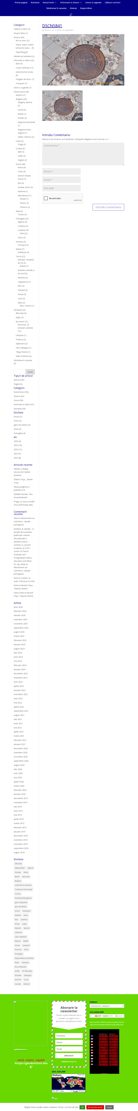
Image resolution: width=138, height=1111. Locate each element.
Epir (19, 183)
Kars (16, 919)
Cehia (18, 141)
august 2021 (19, 715)
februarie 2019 (20, 827)
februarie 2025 (20, 640)
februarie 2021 (20, 740)
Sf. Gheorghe (27, 971)
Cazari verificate (23, 67)
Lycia (20, 298)
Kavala (23, 198)
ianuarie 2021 (19, 744)
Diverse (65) (19, 396)
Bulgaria (19, 99)
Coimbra (21, 226)
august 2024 (19, 648)
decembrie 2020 (21, 748)
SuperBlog (20, 52)
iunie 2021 (18, 723)
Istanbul (21, 290)
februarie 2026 (20, 611)
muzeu (17, 945)
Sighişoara (20, 343)
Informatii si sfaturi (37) (24, 404)
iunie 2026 (18, 607)
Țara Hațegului (22, 347)
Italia (18, 211)
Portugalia (20, 218)
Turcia (18, 256)
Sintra (22, 233)
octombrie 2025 (21, 623)
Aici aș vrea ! (21, 40)
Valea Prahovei (22, 356)
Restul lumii (48, 3)
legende (18, 928)
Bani (18, 63)
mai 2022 (18, 702)
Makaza (18, 941)
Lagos (24, 924)
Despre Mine (86, 8)
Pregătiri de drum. (23, 79)
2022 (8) (17, 458)
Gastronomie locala (24, 72)
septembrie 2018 (21, 848)
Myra (20, 302)
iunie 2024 (18, 657)
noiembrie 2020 (20, 752)
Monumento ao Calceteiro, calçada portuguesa (24, 521)
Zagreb (21, 160)
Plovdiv (21, 118)
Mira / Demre (26, 305)
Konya (20, 294)
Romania (35, 3)
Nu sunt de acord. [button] (95, 1107)
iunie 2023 (18, 682)
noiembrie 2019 (20, 802)
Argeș (18, 317)
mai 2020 (18, 777)
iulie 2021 (18, 719)
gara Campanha (21, 902)
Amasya (18, 872)
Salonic (23, 203)
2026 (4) (17, 441)
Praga (20, 144)
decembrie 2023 (21, 673)
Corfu (20, 171)
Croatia (19, 148)
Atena (20, 167)
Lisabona (22, 230)
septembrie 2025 (21, 628)
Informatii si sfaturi (69, 3)
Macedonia (22, 195)
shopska (18, 975)
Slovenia (19, 241)
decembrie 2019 (21, 798)
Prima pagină (21, 3)
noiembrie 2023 (20, 677)
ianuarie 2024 (19, 669)
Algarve (21, 222)
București (20, 321)
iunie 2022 (18, 698)
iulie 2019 (18, 806)
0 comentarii (68, 30)
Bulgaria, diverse (25, 102)
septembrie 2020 (21, 761)
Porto (20, 237)
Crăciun (18, 894)
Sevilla (17, 971)
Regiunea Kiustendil (26, 122)
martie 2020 (19, 786)
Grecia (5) (18, 416)
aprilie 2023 (19, 686)
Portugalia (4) (19, 433)
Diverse (73, 8)
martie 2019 (19, 823)
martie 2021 (19, 736)
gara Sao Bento (21, 906)
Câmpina (19, 335)
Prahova (19, 339)
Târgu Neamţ (21, 352)
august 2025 (19, 632)
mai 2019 (18, 815)
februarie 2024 (20, 665)
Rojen (17, 962)
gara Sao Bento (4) (22, 425)
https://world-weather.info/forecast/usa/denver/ (106, 1025)
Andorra (19, 95)
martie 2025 (19, 636)
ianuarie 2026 (19, 615)
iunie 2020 (18, 773)
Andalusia (22, 252)
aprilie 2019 (19, 819)
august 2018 (19, 852)
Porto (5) (18, 420)
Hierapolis (26, 911)
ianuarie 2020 (19, 794)
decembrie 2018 (21, 835)
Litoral (20, 109)
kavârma (24, 919)
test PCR (18, 980)
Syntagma (27, 975)
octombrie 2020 (21, 756)
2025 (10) (18, 445)
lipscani (27, 928)
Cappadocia (23, 282)
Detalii (109, 1107)
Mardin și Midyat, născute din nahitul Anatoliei (22, 472)
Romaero (25, 962)
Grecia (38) (18, 400)
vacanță (18, 984)
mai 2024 (18, 661)
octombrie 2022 (21, 694)
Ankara (23, 266)
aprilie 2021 (19, 731)
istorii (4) (17, 429)
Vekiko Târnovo (24, 137)
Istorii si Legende (93, 3)
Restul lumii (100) (21, 392)
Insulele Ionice (24, 187)
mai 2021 (18, 727)
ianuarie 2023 (19, 690)
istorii (26, 915)
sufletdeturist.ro (20, 1049)
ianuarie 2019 (19, 831)
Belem (17, 876)
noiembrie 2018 (20, 840)
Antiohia (21, 277)
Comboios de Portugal (23, 889)
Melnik (20, 114)
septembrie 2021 (21, 711)
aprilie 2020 (19, 781)
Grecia (18, 164)
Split (19, 151)
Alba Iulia (20, 313)
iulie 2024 (18, 652)
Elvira (47, 30)
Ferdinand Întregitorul (23, 898)
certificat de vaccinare (23, 885)
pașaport (26, 945)
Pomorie (18, 949)
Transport (20, 83)
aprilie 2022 (19, 707)
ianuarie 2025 (19, 644)
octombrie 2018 (21, 844)
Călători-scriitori (112, 3)
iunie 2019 (18, 811)
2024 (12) (18, 449)
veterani (26, 984)
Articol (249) (19, 380)
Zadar (20, 156)
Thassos (23, 207)
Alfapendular (20, 868)
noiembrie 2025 (20, 619)
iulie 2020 (18, 769)
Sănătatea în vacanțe (56, 8)
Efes (20, 286)
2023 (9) (17, 453)
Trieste (21, 214)
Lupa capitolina (21, 937)
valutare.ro (120, 1016)
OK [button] (82, 1107)
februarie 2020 (20, 790)
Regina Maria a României (24, 958)
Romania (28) (19, 408)
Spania (19, 249)
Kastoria (21, 191)
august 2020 (19, 765)
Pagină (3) (18, 384)
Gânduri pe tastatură (23, 56)
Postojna (22, 245)
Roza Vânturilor (21, 967)
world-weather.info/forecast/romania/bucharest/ (107, 1022)
